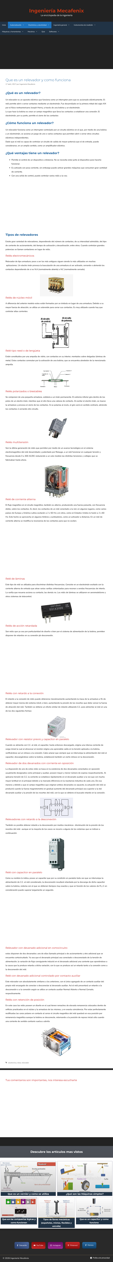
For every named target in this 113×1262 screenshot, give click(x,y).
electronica (12, 1063)
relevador (25, 1063)
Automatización (15, 25)
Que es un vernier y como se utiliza (28, 1194)
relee (19, 1063)
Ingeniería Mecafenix (56, 11)
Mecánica (31, 32)
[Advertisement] (56, 52)
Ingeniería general (60, 25)
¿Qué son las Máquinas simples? (85, 1194)
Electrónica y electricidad (37, 25)
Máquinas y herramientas (11, 32)
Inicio (4, 25)
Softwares (53, 32)
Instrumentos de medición (83, 25)
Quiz (43, 32)
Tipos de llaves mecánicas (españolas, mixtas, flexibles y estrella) (56, 1222)
